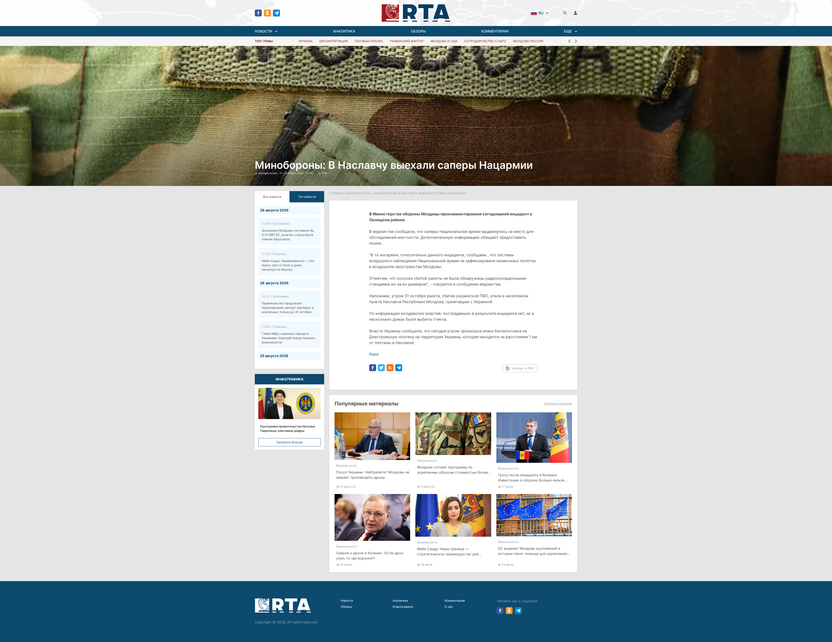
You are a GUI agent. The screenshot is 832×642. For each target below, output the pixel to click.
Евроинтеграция (333, 41)
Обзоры (346, 606)
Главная (336, 193)
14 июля (346, 564)
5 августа (428, 486)
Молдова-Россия (528, 41)
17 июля (507, 486)
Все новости (272, 196)
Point (374, 354)
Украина (305, 41)
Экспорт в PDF (523, 368)
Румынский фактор (407, 41)
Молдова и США (444, 41)
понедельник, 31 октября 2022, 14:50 (286, 173)
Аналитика (400, 600)
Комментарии (455, 600)
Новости (347, 600)
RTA (324, 173)
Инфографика (403, 606)
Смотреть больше (289, 442)
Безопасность (358, 193)
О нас (449, 606)
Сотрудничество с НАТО (485, 41)
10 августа (348, 486)
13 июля (508, 564)
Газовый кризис (369, 41)
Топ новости (307, 196)
